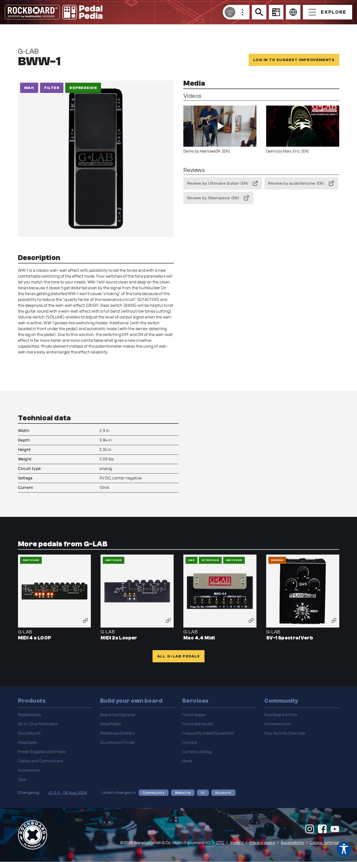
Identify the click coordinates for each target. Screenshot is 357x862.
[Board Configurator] (276, 12)
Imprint (237, 842)
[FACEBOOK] (322, 830)
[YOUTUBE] (335, 830)
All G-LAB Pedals (178, 656)
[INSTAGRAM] (309, 830)
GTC (220, 842)
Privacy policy (262, 842)
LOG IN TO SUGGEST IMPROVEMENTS (294, 60)
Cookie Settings (324, 842)
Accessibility (292, 842)
